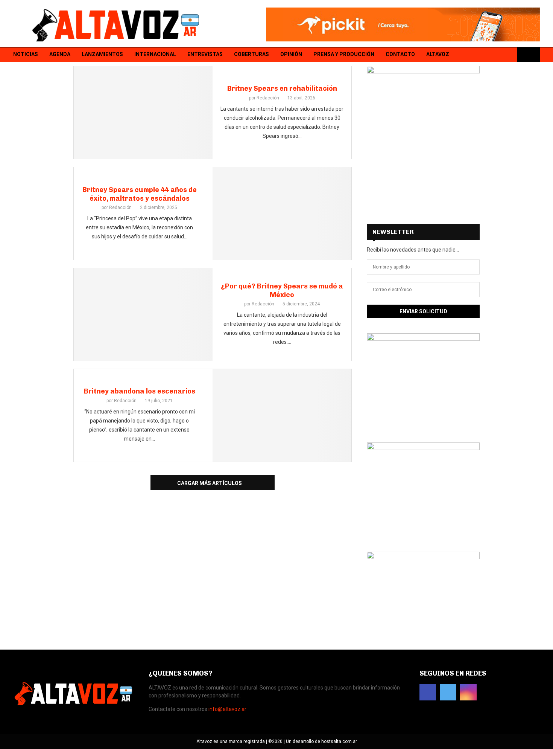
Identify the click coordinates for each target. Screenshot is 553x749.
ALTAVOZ (437, 54)
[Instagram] (509, 54)
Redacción (268, 98)
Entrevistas (205, 54)
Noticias (25, 54)
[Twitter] (499, 54)
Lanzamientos (102, 54)
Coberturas (251, 54)
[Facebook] (489, 54)
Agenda (59, 54)
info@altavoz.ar (227, 709)
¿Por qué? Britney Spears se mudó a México (282, 290)
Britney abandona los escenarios (139, 391)
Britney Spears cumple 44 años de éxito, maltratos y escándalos (139, 194)
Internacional (155, 54)
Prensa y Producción (343, 54)
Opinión (291, 54)
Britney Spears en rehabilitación (282, 88)
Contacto (400, 54)
